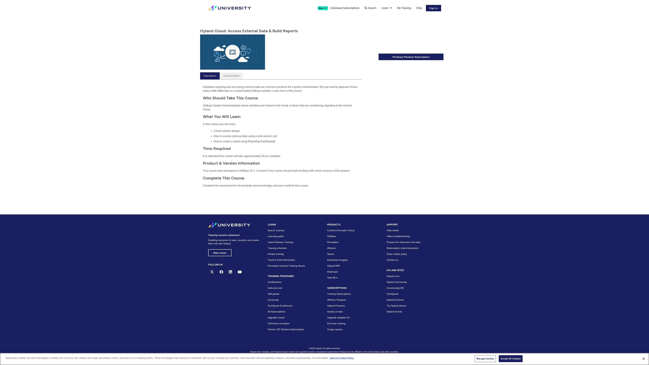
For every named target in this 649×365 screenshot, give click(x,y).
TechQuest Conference (280, 305)
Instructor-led (275, 288)
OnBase (331, 236)
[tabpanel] (281, 139)
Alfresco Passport (336, 299)
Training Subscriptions (339, 294)
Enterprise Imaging (337, 260)
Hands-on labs (335, 311)
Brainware (332, 271)
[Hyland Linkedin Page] (230, 272)
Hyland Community (397, 282)
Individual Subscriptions (345, 8)
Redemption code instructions (402, 248)
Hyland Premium (336, 305)
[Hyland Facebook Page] (221, 272)
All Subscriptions (276, 311)
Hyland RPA (333, 265)
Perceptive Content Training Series (286, 265)
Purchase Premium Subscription (411, 57)
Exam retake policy (397, 254)
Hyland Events (394, 311)
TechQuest (392, 294)
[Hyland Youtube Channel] (240, 272)
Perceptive (333, 242)
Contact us (392, 260)
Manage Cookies (485, 358)
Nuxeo (330, 254)
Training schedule (277, 248)
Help (419, 8)
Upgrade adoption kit (338, 317)
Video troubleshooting (398, 236)
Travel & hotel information (281, 260)
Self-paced (273, 294)
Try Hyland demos (396, 305)
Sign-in (433, 8)
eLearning (273, 299)
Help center (219, 252)
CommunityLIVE (395, 288)
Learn (384, 8)
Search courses (276, 230)
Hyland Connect (395, 299)
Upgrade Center (276, 317)
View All (331, 277)
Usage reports (334, 329)
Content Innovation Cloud (340, 230)
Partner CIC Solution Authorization (286, 329)
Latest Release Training (280, 242)
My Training (404, 8)
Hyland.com (393, 276)
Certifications (275, 282)
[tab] (210, 75)
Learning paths (276, 236)
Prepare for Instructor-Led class (404, 242)
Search (371, 8)
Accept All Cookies (511, 358)
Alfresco (331, 248)
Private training (276, 254)
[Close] (643, 358)
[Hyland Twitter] (212, 272)
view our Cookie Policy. (342, 358)
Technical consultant (278, 323)
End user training (336, 323)
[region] (324, 359)
